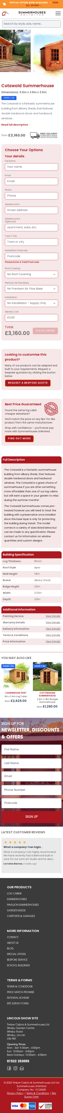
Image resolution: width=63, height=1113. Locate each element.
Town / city (11, 236)
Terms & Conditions (20, 986)
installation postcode (22, 256)
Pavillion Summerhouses (23, 905)
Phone (8, 190)
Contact (12, 937)
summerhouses (17, 899)
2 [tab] (34, 71)
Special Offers (16, 954)
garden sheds (16, 910)
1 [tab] (29, 71)
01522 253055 (18, 1061)
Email (8, 176)
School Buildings (18, 965)
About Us (12, 943)
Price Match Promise (20, 992)
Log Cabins (14, 893)
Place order (45, 331)
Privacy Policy (15, 1093)
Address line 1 (12, 204)
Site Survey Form (18, 1003)
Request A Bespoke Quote (28, 383)
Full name (10, 161)
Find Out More (19, 438)
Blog (10, 948)
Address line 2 (12, 220)
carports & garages (21, 916)
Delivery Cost (12, 315)
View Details (53, 616)
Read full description (14, 125)
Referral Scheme (18, 998)
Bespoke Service (17, 960)
